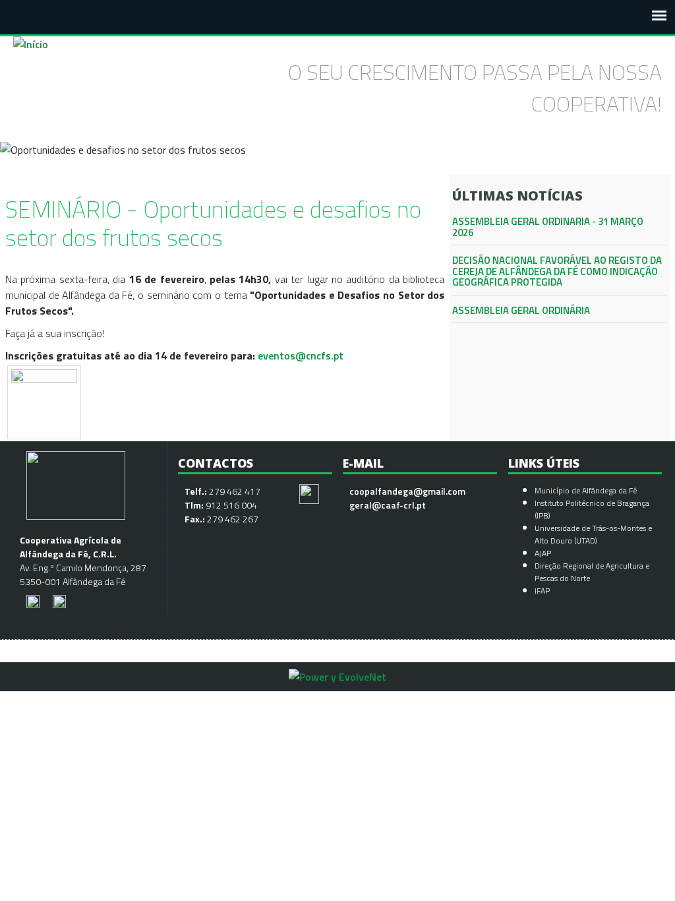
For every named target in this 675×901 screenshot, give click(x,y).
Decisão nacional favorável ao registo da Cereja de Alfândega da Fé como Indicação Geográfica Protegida (557, 271)
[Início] (30, 44)
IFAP (542, 590)
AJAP (543, 553)
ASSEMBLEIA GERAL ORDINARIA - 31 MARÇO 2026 (547, 227)
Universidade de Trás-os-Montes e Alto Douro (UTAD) (593, 534)
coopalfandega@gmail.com (407, 491)
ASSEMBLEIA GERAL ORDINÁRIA (521, 310)
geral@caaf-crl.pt (387, 505)
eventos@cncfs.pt (300, 355)
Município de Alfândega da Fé (586, 490)
